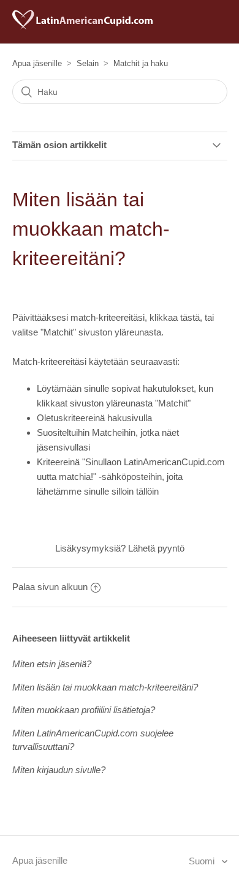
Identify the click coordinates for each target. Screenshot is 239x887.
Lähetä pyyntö (156, 548)
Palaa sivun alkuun (50, 587)
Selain (88, 63)
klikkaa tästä (175, 317)
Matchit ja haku (140, 63)
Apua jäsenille (37, 63)
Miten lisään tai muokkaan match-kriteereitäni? (105, 687)
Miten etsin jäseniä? (51, 664)
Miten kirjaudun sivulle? (58, 770)
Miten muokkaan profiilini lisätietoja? (83, 710)
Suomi (203, 861)
